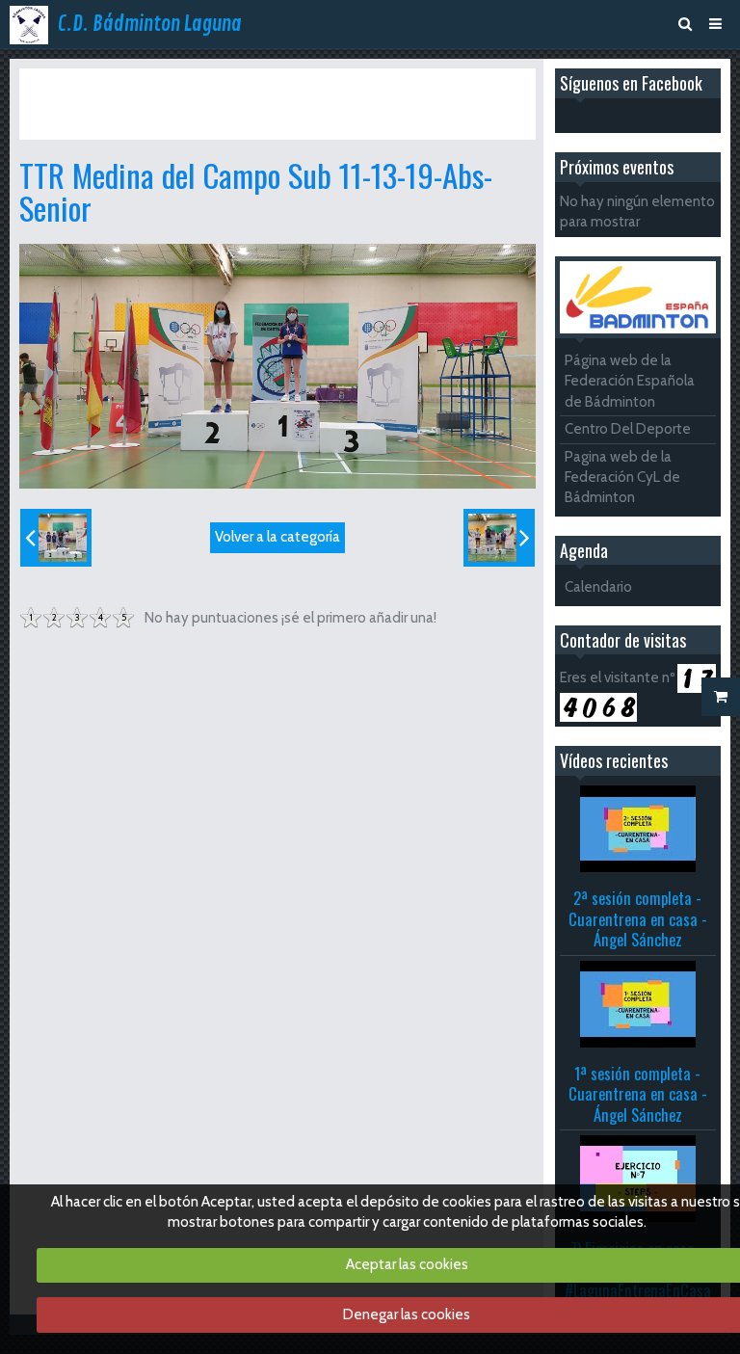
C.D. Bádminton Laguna (150, 24)
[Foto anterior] (56, 538)
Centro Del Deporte (628, 429)
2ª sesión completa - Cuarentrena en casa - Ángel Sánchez (637, 918)
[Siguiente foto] (499, 538)
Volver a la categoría (277, 536)
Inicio (64, 85)
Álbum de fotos (142, 85)
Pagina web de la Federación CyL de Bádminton (622, 477)
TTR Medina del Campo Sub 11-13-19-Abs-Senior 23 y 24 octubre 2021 (233, 103)
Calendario (598, 587)
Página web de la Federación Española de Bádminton (630, 381)
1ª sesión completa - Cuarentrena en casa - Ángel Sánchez (637, 1094)
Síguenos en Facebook (631, 82)
